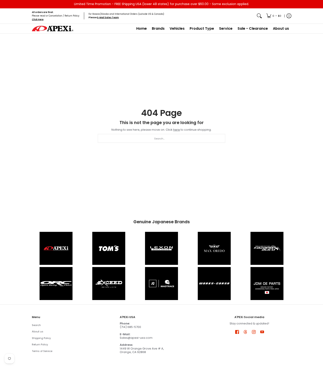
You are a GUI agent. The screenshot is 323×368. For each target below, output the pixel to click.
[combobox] (161, 138)
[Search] (259, 16)
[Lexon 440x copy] (214, 248)
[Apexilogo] (56, 248)
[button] (237, 331)
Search (36, 325)
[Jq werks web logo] (161, 283)
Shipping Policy (41, 338)
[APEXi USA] (53, 28)
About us (37, 331)
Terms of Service (42, 351)
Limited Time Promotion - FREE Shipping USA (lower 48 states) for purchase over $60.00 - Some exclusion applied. (161, 4)
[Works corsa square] (214, 283)
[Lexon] (161, 248)
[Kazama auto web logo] (267, 248)
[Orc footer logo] (56, 283)
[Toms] (109, 248)
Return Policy (40, 344)
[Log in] (289, 16)
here (176, 130)
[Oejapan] (267, 283)
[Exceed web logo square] (109, 283)
